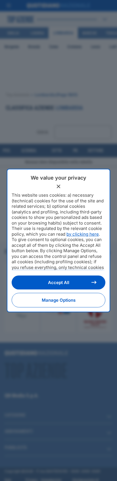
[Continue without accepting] (58, 186)
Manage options (59, 300)
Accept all (58, 282)
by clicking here (82, 234)
